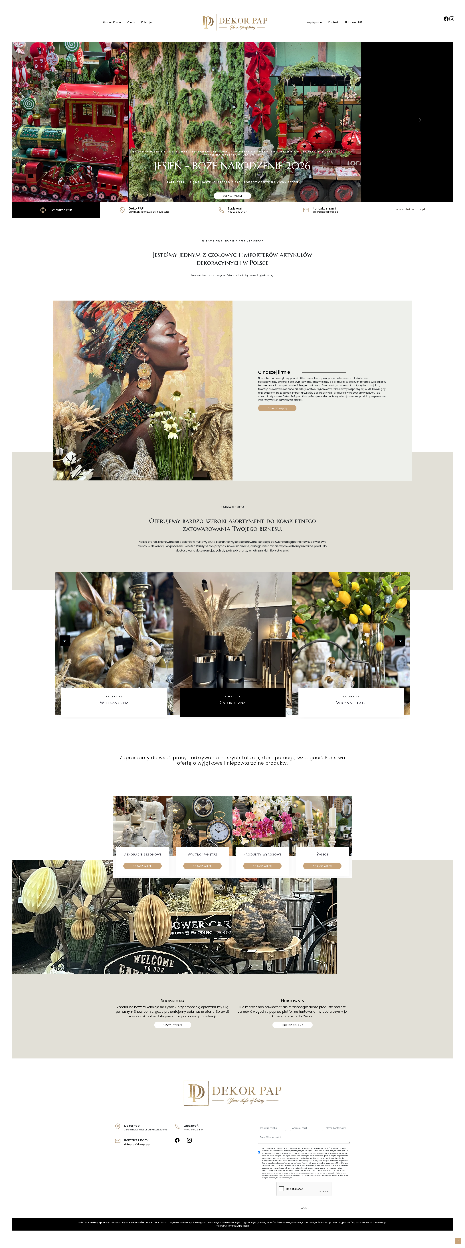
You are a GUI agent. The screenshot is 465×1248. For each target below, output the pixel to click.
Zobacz (114, 713)
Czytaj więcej (172, 1024)
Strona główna (111, 22)
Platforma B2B (354, 22)
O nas (131, 22)
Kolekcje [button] (146, 22)
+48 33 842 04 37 (193, 1129)
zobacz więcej (232, 195)
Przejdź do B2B (292, 1024)
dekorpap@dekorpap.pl (137, 1144)
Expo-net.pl (243, 1225)
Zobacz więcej (277, 408)
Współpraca (314, 22)
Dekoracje (380, 1222)
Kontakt (333, 22)
